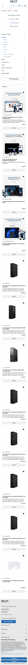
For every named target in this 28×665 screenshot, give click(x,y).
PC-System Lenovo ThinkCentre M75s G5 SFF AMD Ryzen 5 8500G (14, 328)
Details (14, 128)
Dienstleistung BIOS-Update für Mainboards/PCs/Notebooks (10, 160)
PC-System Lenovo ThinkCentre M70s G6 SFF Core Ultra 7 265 (14, 413)
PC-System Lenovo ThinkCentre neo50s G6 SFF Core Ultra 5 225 (13, 370)
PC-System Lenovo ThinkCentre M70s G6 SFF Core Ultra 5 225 (14, 286)
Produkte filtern (15, 79)
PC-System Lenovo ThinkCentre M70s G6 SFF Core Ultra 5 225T (14, 497)
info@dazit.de (15, 26)
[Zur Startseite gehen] (14, 1)
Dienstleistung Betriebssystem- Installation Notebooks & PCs (12, 118)
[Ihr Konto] (22, 5)
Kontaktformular (12, 618)
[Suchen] (10, 5)
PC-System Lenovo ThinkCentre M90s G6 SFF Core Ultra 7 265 (14, 455)
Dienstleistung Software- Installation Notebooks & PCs (14, 202)
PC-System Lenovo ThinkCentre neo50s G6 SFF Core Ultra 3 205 (13, 581)
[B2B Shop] (13, 5)
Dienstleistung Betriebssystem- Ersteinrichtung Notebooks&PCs (13, 244)
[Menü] (2, 5)
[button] (25, 34)
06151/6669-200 (15, 22)
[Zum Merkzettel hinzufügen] (23, 92)
